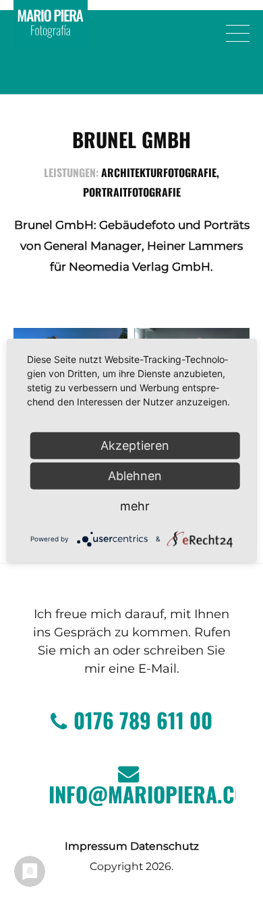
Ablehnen (135, 476)
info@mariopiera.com (142, 793)
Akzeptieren (134, 445)
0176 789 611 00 (143, 719)
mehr (135, 506)
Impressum (96, 846)
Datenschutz (164, 846)
